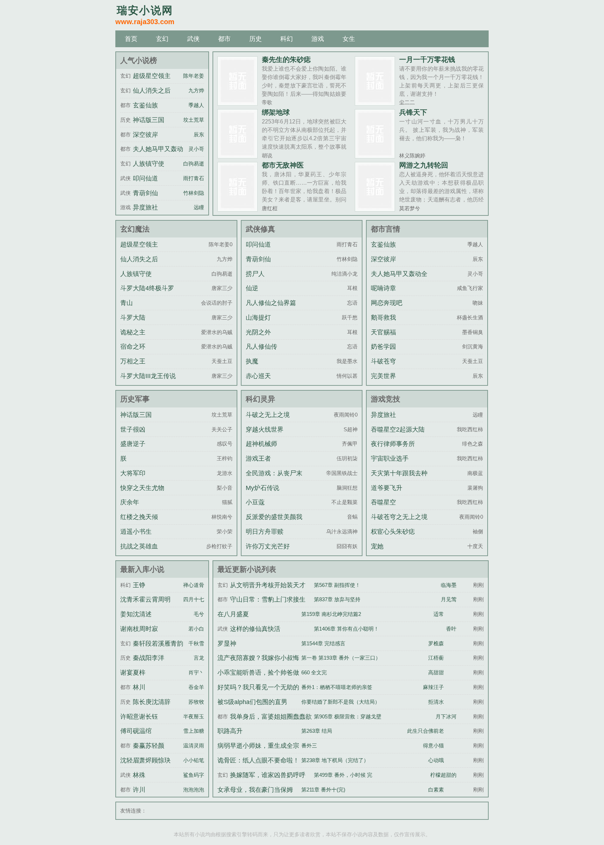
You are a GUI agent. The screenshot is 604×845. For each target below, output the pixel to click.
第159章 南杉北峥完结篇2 (331, 614)
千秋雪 (196, 643)
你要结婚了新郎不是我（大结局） (340, 702)
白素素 (436, 790)
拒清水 (436, 702)
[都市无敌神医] (237, 208)
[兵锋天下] (375, 155)
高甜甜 (436, 672)
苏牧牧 (196, 702)
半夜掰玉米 (196, 716)
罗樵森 (436, 643)
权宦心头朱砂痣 (393, 531)
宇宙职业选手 (390, 458)
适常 (438, 614)
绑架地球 (276, 112)
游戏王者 (258, 458)
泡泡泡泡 (193, 790)
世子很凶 (132, 429)
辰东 (199, 134)
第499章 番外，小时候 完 (343, 775)
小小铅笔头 (196, 760)
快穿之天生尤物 (142, 487)
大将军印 (132, 473)
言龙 (199, 658)
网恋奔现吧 (386, 302)
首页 (131, 38)
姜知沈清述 (136, 614)
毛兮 (199, 614)
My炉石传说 (262, 487)
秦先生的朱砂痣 (286, 59)
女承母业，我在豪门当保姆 (255, 789)
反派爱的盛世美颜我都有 (274, 523)
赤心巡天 (258, 375)
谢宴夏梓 (132, 672)
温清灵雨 (193, 745)
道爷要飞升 (386, 487)
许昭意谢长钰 (139, 716)
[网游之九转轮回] (375, 208)
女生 (349, 38)
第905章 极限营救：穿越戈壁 (347, 716)
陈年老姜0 (195, 76)
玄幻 (162, 38)
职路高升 (230, 730)
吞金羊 (196, 687)
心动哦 (436, 760)
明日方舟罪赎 (264, 531)
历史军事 (135, 399)
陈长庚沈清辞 (152, 701)
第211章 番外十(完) (323, 790)
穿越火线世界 (264, 429)
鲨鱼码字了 (196, 775)
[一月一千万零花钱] (375, 102)
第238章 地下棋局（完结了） (335, 760)
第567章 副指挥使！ (337, 585)
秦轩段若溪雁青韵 (158, 643)
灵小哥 (196, 149)
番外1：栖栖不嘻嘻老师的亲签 (336, 687)
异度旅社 (145, 207)
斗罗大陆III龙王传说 (148, 375)
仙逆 (252, 288)
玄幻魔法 (135, 229)
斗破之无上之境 (268, 414)
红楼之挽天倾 (139, 516)
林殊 (139, 775)
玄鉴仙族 (145, 105)
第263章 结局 (316, 731)
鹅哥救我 (383, 317)
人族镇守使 (148, 163)
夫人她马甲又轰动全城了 (399, 280)
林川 (139, 687)
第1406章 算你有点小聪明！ (346, 629)
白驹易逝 (193, 163)
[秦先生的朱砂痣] (237, 102)
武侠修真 (260, 229)
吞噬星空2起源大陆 (398, 429)
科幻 (286, 38)
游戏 (317, 38)
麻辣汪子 (433, 687)
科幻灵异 (260, 399)
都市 (224, 38)
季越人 (196, 105)
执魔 (252, 361)
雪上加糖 (193, 731)
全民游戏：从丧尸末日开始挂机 (274, 479)
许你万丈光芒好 (268, 546)
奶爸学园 (383, 346)
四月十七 (193, 599)
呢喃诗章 (383, 288)
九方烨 (196, 90)
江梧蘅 (436, 658)
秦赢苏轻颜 (148, 745)
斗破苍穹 (383, 361)
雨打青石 (193, 178)
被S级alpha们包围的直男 (252, 701)
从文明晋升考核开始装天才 (267, 585)
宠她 (377, 546)
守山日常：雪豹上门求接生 (267, 599)
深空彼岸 (145, 134)
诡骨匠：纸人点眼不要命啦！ (258, 760)
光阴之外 (258, 332)
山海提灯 (258, 317)
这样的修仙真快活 (255, 628)
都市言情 (385, 229)
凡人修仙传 (261, 346)
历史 (255, 38)
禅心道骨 (193, 585)
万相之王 (132, 361)
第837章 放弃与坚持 (337, 599)
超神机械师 (261, 443)
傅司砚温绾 (136, 730)
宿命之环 (132, 346)
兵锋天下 (413, 112)
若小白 (196, 629)
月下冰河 (446, 716)
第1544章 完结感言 (323, 643)
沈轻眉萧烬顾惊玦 (145, 760)
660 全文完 (314, 672)
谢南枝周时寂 (139, 628)
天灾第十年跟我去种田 (399, 479)
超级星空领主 (152, 75)
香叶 (451, 629)
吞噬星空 (383, 502)
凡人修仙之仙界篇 (271, 302)
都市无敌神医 (283, 165)
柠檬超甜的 (443, 775)
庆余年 (129, 502)
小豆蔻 (255, 502)
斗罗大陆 (132, 317)
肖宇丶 (196, 672)
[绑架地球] (237, 155)
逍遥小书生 (136, 531)
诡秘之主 (132, 332)
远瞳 (199, 207)
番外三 (309, 745)
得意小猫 (433, 745)
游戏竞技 (385, 399)
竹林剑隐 (193, 193)
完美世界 (383, 375)
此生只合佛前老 (425, 731)
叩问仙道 (145, 178)
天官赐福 (383, 332)
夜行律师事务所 (393, 443)
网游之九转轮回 (423, 165)
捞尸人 (255, 273)
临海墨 (448, 585)
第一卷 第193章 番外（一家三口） (341, 658)
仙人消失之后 (152, 90)
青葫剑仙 (145, 193)
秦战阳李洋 (148, 657)
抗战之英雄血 (139, 546)
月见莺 (448, 599)
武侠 (193, 38)
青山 (126, 302)
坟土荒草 (193, 120)
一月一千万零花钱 (427, 59)
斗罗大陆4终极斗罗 (147, 288)
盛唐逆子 (132, 443)
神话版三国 (148, 119)
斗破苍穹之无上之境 (399, 516)
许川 (139, 789)
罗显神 (226, 643)
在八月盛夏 (233, 614)
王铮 (139, 585)
